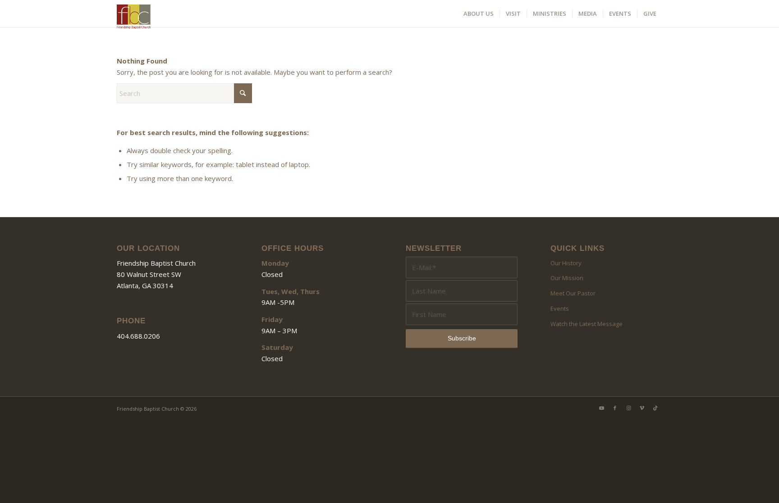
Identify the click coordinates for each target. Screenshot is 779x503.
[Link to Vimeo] (642, 408)
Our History (566, 263)
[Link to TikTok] (655, 408)
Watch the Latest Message (586, 324)
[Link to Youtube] (601, 408)
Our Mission (566, 278)
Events (559, 308)
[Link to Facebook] (615, 408)
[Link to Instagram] (628, 408)
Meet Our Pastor (573, 293)
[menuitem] (478, 13)
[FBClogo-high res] (134, 15)
